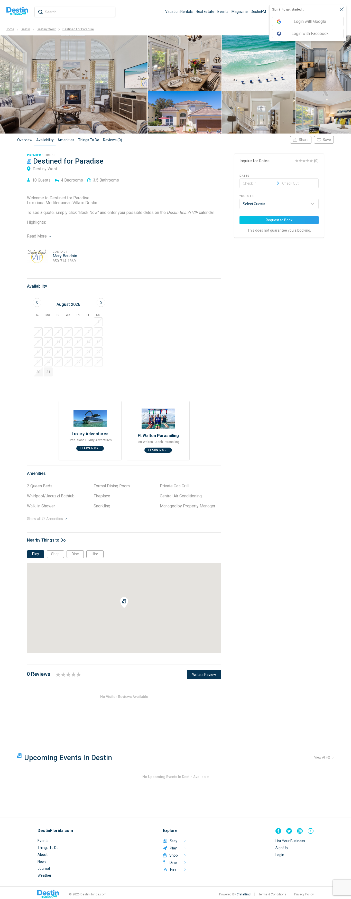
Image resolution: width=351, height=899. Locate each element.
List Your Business (290, 841)
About (43, 855)
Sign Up (281, 848)
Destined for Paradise (78, 29)
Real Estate (205, 12)
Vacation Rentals (179, 12)
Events (222, 12)
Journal (44, 868)
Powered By (235, 894)
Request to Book (279, 220)
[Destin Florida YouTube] (310, 831)
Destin (25, 29)
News (42, 861)
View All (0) (322, 757)
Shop (55, 554)
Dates (244, 175)
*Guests (246, 196)
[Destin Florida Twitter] (289, 831)
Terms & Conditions (272, 894)
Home (10, 29)
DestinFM (258, 12)
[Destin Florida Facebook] (278, 831)
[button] (98, 321)
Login (279, 855)
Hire (95, 554)
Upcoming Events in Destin (68, 757)
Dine (75, 554)
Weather (44, 875)
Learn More (90, 448)
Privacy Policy (304, 894)
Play (35, 554)
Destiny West (46, 29)
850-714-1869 (64, 261)
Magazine (240, 12)
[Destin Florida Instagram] (300, 831)
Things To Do (48, 848)
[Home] (17, 11)
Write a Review (204, 675)
